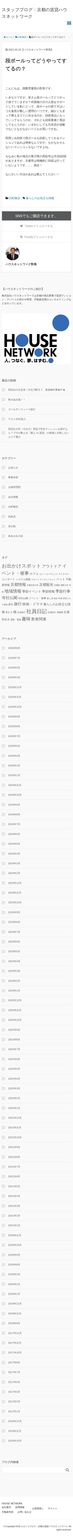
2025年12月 (15, 687)
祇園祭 (60, 612)
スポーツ (35, 579)
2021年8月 (14, 1157)
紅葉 (67, 612)
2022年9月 (14, 1029)
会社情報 (13, 497)
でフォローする (39, 226)
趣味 (26, 618)
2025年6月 (14, 745)
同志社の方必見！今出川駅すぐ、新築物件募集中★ (36, 389)
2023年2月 (14, 980)
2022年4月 (14, 1078)
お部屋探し (38, 1508)
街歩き (6, 619)
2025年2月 (14, 765)
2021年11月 (14, 1127)
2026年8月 (14, 648)
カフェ (34, 573)
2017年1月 (14, 1411)
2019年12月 (15, 1303)
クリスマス (63, 574)
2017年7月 (14, 1372)
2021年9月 (14, 1147)
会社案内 (6, 1507)
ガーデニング (52, 574)
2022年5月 (14, 1068)
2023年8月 (14, 922)
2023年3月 (14, 971)
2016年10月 (15, 1440)
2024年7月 (14, 824)
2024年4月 (14, 853)
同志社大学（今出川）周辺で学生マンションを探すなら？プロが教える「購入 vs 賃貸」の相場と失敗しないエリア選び (38, 433)
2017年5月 (14, 1382)
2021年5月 (14, 1186)
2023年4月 (14, 961)
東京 (7, 612)
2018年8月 (14, 1323)
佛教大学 (64, 585)
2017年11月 (14, 1342)
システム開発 (23, 579)
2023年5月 (14, 951)
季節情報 (48, 591)
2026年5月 (14, 667)
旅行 (18, 604)
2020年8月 (14, 1264)
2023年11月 (14, 892)
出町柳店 (14, 198)
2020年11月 (14, 1235)
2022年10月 (15, 1019)
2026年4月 (14, 677)
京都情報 (18, 584)
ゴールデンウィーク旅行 (21, 409)
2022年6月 (14, 1059)
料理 (60, 598)
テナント (52, 1508)
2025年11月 (14, 697)
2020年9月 (14, 1254)
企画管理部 (14, 487)
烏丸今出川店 (15, 536)
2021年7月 (14, 1166)
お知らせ (13, 467)
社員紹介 (52, 612)
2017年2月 (14, 1401)
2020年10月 (15, 1245)
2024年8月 (14, 814)
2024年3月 (14, 863)
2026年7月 (14, 657)
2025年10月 (15, 706)
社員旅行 (21, 612)
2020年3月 (14, 1274)
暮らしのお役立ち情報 (40, 198)
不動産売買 (7, 1512)
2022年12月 (15, 1000)
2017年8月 (14, 1362)
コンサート (8, 579)
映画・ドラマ (33, 604)
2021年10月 (15, 1137)
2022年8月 (14, 1039)
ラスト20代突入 (17, 419)
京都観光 (46, 585)
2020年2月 (14, 1284)
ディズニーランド (47, 579)
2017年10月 (15, 1352)
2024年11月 (14, 785)
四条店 (12, 516)
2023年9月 (14, 912)
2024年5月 (14, 843)
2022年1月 (14, 1108)
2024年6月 (14, 834)
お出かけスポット (21, 566)
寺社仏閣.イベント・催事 (32, 598)
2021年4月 (14, 1196)
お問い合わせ (24, 1512)
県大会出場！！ (17, 399)
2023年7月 (14, 932)
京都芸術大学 (32, 585)
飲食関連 (38, 619)
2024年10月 (15, 794)
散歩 (56, 598)
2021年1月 (14, 1225)
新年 (10, 604)
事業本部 (13, 477)
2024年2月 (14, 873)
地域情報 (12, 591)
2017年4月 (14, 1391)
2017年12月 (15, 1333)
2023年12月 (15, 883)
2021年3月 (14, 1206)
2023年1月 (14, 990)
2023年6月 (14, 941)
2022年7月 (14, 1049)
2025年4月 (14, 755)
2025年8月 (14, 726)
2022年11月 (14, 1010)
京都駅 (57, 585)
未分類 (12, 526)
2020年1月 (14, 1293)
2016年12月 (15, 1421)
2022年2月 (14, 1098)
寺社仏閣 (9, 598)
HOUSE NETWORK (12, 1503)
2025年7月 (14, 736)
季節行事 (62, 591)
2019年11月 (14, 1313)
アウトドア (51, 566)
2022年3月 (14, 1088)
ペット (60, 579)
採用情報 (19, 1507)
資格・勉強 (15, 619)
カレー (42, 574)
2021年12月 (15, 1117)
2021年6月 (14, 1176)
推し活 (50, 598)
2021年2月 (14, 1215)
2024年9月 (14, 804)
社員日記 (36, 611)
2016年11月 (14, 1431)
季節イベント (31, 591)
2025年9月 (14, 716)
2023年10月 (15, 902)
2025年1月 (14, 775)
